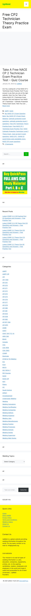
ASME (4, 328)
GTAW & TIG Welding (9, 359)
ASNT (4, 331)
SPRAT (4, 393)
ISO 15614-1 (6, 370)
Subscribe (23, 490)
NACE (11, 111)
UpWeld (6, 4)
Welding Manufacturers (10, 421)
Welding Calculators (9, 404)
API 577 (5, 302)
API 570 (5, 285)
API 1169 (5, 280)
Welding (5, 401)
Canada (5, 342)
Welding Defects (7, 413)
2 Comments (9, 144)
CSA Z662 (5, 350)
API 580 (5, 308)
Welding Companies (9, 410)
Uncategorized (7, 396)
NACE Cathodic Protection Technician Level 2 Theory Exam (15, 131)
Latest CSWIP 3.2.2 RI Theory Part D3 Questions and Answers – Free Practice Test (15, 225)
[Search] (26, 154)
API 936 (5, 316)
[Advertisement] (15, 49)
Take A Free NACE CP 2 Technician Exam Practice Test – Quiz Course (15, 75)
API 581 (4, 311)
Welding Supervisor (8, 435)
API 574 (5, 294)
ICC (3, 362)
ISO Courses (6, 373)
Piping (4, 384)
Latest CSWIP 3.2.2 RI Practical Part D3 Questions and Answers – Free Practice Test (14, 218)
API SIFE (5, 325)
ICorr (4, 365)
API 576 (5, 299)
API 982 (5, 319)
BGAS (4, 339)
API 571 (4, 288)
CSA (3, 345)
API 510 (5, 282)
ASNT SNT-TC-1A (8, 333)
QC (3, 387)
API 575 (5, 297)
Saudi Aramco (7, 390)
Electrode (5, 356)
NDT (3, 381)
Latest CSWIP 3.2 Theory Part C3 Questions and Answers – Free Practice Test (13, 240)
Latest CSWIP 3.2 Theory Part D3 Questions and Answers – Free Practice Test (13, 232)
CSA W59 (5, 348)
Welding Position (7, 424)
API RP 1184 (6, 322)
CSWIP (4, 353)
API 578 (5, 305)
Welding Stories (7, 432)
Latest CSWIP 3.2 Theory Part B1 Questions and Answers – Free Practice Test (13, 247)
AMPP (7, 111)
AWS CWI (5, 336)
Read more (6, 106)
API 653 (5, 314)
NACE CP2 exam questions (11, 141)
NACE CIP (5, 379)
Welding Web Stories (9, 438)
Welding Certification (9, 407)
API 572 (5, 291)
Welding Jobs (6, 418)
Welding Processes (8, 427)
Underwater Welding (9, 398)
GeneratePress (23, 581)
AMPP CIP (5, 274)
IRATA (4, 367)
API (3, 277)
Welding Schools (7, 430)
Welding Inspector (8, 415)
